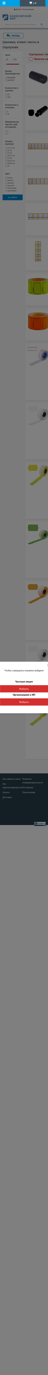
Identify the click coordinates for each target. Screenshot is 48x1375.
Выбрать (24, 688)
